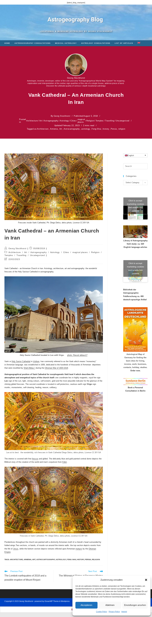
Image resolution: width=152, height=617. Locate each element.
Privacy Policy (114, 612)
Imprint (124, 612)
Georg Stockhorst (76, 78)
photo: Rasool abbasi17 (77, 355)
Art (40, 121)
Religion (90, 121)
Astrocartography (72, 129)
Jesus (15, 549)
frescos (35, 459)
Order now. (135, 370)
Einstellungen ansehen (135, 605)
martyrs (79, 549)
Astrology (64, 121)
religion (121, 129)
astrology (85, 129)
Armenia (54, 129)
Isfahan (36, 361)
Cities (73, 121)
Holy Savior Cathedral (21, 361)
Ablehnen (109, 605)
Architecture (32, 121)
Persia (114, 129)
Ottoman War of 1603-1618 (56, 368)
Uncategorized (122, 121)
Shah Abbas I (29, 368)
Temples (99, 121)
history (106, 129)
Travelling (109, 121)
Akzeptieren (86, 605)
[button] (146, 579)
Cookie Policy (101, 612)
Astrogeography (51, 121)
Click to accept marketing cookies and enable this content (135, 205)
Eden (64, 462)
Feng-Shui (96, 129)
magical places (81, 120)
